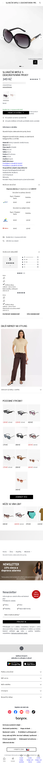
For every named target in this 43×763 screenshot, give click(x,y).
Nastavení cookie (9, 732)
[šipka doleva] (2, 38)
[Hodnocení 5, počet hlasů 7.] (33, 79)
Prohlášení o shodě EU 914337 (12, 163)
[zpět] (3, 3)
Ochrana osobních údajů (11, 725)
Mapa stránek (25, 729)
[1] (20, 66)
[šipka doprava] (41, 38)
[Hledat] (40, 3)
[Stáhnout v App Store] (29, 664)
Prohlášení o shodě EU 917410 (12, 165)
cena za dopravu (7, 87)
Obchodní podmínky (10, 729)
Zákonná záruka (8, 743)
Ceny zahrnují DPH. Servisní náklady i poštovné (20, 736)
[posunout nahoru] (21, 648)
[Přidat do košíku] (35, 62)
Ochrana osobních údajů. (19, 633)
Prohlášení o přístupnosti (27, 732)
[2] (23, 66)
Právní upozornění (9, 739)
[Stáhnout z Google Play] (14, 664)
